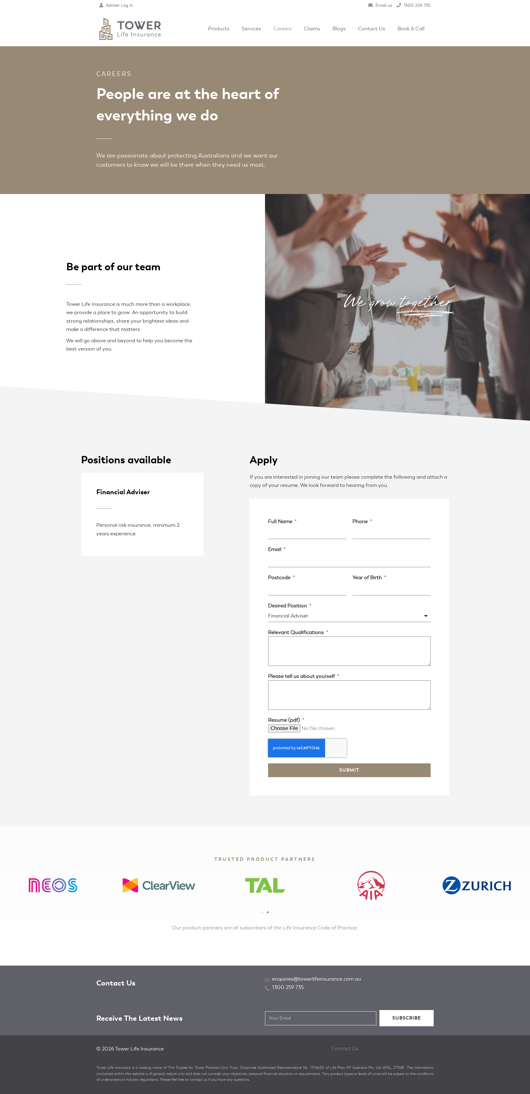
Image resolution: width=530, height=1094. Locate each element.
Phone (360, 521)
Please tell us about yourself (302, 676)
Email (275, 549)
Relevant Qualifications (296, 632)
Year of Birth (367, 577)
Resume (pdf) (284, 720)
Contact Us (345, 1048)
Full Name (281, 521)
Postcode (280, 577)
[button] (262, 912)
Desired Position (288, 605)
